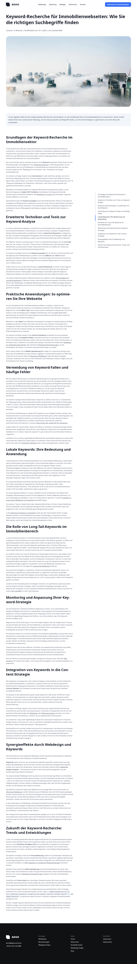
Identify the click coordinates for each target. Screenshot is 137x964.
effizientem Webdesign (14, 792)
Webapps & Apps (44, 945)
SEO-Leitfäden (16, 591)
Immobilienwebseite (41, 165)
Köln (62, 283)
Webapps (62, 4)
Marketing (52, 4)
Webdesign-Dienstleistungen (32, 874)
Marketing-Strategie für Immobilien (23, 513)
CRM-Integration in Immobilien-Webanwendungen (42, 863)
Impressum (107, 939)
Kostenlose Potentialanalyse (118, 4)
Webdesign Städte (77, 948)
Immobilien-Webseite (29, 443)
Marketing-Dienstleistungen (48, 345)
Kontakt (83, 4)
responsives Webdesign (41, 566)
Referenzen (73, 4)
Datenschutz (107, 942)
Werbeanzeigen (43, 942)
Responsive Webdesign (38, 356)
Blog (72, 951)
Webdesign (42, 4)
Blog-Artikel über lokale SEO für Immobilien (52, 423)
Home (73, 939)
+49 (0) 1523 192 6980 (13, 946)
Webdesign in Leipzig (44, 194)
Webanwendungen (48, 713)
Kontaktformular (76, 945)
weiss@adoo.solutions (14, 943)
